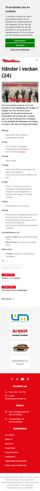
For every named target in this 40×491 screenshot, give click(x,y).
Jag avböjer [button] (20, 45)
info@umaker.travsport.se (11, 268)
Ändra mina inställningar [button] (20, 50)
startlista (21, 152)
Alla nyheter (7, 299)
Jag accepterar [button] (20, 41)
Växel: (17, 392)
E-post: (15, 397)
